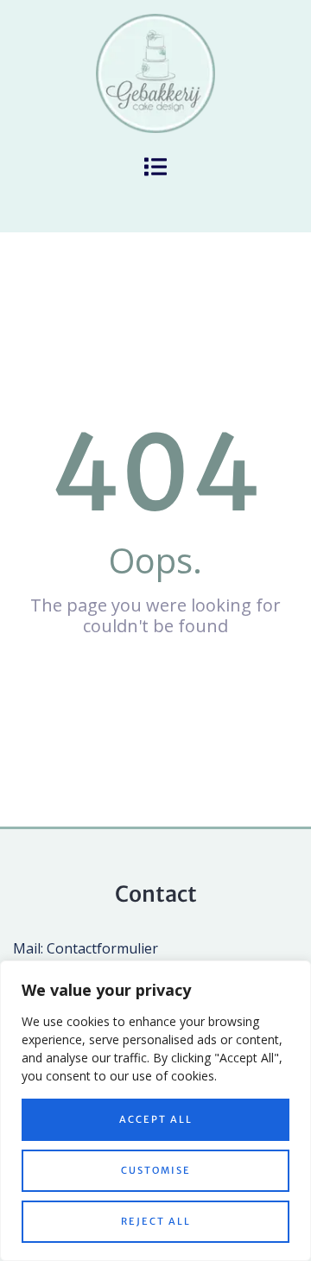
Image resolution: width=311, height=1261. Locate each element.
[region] (155, 1110)
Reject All (156, 1221)
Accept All (156, 1119)
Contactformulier (102, 948)
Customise (156, 1170)
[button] (156, 167)
